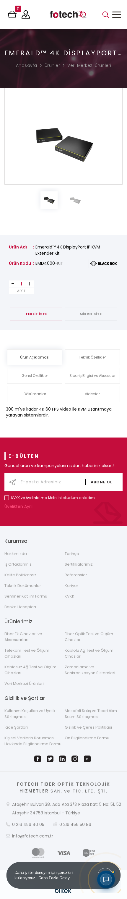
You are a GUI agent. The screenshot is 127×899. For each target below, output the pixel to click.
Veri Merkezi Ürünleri (89, 65)
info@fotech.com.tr (32, 836)
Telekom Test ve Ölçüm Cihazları (26, 653)
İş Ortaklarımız (18, 564)
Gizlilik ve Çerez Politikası (88, 727)
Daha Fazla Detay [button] (54, 877)
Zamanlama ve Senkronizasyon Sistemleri (90, 670)
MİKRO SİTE (91, 313)
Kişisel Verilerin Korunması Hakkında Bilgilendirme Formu (32, 741)
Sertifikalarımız (79, 564)
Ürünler (52, 65)
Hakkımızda (15, 553)
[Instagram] (75, 759)
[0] (12, 16)
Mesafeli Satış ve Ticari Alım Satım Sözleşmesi (91, 713)
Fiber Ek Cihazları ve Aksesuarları (23, 637)
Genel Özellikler (35, 375)
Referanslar (76, 575)
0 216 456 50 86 (75, 824)
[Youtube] (88, 759)
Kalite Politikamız (20, 575)
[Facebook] (38, 759)
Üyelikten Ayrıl (19, 506)
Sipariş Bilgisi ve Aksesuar (92, 375)
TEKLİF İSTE (36, 313)
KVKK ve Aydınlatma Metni (34, 497)
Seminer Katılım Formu (25, 596)
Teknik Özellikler (92, 357)
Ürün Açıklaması (35, 357)
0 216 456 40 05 (28, 824)
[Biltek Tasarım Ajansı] (63, 890)
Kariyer (71, 585)
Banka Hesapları (20, 607)
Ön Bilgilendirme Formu (87, 738)
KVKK (69, 596)
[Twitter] (51, 759)
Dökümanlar (35, 393)
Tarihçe (72, 553)
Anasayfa (26, 65)
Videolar (92, 393)
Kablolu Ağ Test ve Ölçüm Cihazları (89, 653)
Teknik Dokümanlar (22, 585)
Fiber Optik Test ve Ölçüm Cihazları (89, 637)
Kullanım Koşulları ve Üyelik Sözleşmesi (30, 713)
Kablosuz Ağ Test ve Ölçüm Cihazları (30, 670)
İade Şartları (16, 727)
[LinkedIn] (63, 759)
